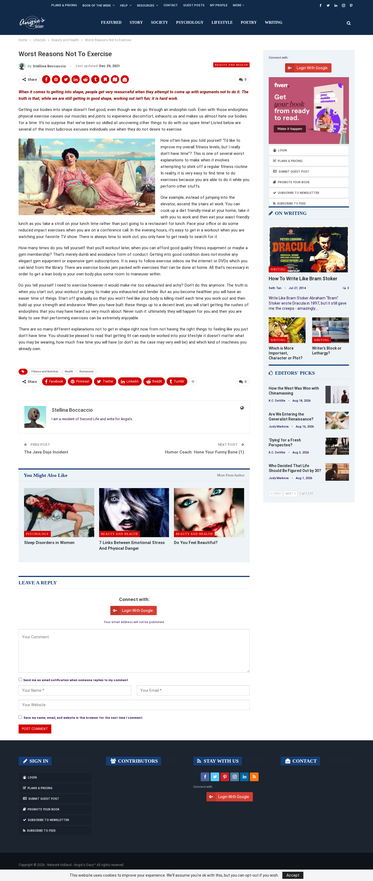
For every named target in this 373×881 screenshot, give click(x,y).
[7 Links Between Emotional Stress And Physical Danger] (134, 512)
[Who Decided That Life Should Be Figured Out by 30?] (337, 472)
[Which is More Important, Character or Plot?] (287, 330)
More (237, 5)
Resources (145, 5)
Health (69, 371)
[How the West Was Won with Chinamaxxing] (337, 394)
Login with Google (137, 610)
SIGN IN (38, 761)
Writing (273, 22)
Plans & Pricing (64, 5)
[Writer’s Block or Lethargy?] (330, 330)
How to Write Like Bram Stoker (303, 278)
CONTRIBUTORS (137, 761)
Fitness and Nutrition (44, 371)
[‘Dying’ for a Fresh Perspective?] (337, 446)
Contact (171, 5)
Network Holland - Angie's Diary (70, 865)
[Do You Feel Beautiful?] (209, 512)
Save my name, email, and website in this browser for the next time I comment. (83, 718)
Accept (292, 875)
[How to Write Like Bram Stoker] (309, 249)
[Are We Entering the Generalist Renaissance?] (337, 420)
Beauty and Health (231, 64)
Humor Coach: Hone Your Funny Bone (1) (204, 452)
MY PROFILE (218, 5)
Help (124, 5)
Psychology (189, 22)
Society (159, 22)
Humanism (86, 371)
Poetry (249, 22)
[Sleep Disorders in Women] (59, 512)
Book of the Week (96, 5)
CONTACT (304, 761)
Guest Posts (194, 5)
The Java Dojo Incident (46, 452)
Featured (111, 22)
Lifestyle (222, 22)
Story (136, 22)
